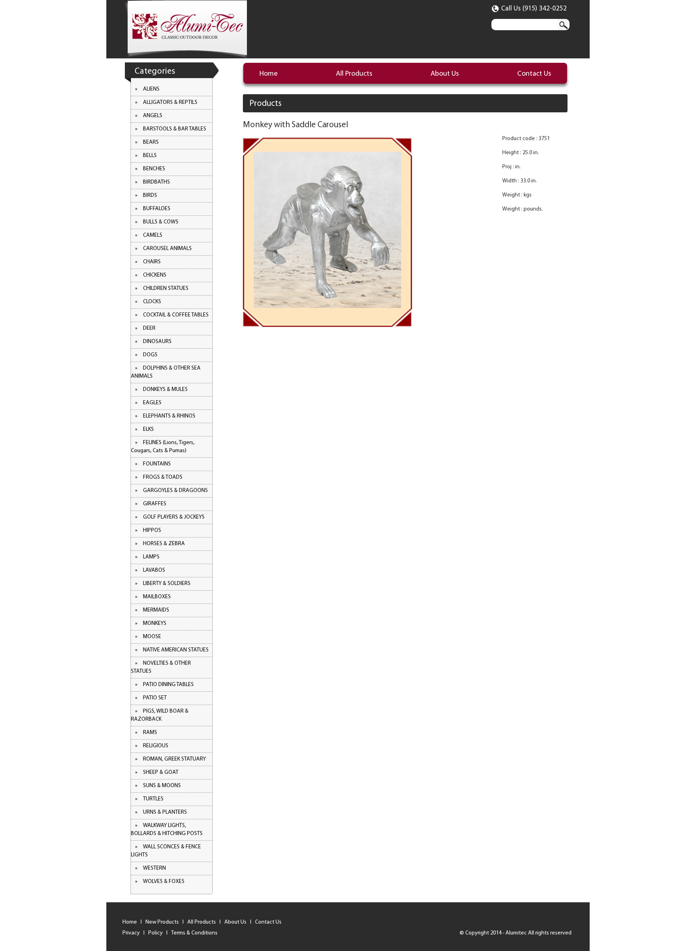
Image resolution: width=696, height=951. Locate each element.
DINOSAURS (157, 342)
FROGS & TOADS (162, 477)
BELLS (150, 156)
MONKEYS (154, 623)
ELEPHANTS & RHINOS (169, 416)
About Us (445, 74)
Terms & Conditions (194, 933)
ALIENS (151, 89)
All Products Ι (205, 922)
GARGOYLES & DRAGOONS (175, 491)
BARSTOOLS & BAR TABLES (174, 129)
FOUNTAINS (157, 464)
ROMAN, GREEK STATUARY (174, 759)
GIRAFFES (154, 504)
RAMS (150, 733)
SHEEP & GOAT (160, 772)
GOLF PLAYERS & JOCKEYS (174, 517)
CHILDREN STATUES (165, 288)
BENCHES (154, 169)
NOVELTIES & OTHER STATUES (161, 667)
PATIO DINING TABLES (168, 685)
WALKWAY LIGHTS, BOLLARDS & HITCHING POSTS (167, 830)
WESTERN (154, 868)
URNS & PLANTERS (165, 812)
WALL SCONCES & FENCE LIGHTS (166, 851)
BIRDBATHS (156, 182)
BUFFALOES (156, 209)
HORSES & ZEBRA (164, 544)
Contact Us (534, 74)
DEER (149, 328)
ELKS (148, 429)
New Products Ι (165, 922)
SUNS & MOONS (162, 786)
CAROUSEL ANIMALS (167, 249)
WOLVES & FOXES (163, 882)
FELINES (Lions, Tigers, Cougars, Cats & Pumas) (163, 447)
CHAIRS (152, 262)
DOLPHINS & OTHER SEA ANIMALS (166, 372)
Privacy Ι (134, 933)
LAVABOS (154, 570)
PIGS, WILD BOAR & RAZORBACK (159, 715)
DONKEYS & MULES (165, 390)
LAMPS (151, 557)
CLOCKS (152, 302)
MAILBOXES (157, 597)
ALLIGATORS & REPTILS (170, 102)
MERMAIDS (156, 610)
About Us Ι (239, 922)
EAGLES (152, 403)
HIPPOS (152, 530)
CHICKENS (154, 275)
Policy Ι (159, 933)
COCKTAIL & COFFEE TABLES (176, 315)
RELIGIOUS (155, 746)
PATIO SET (155, 698)
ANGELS (152, 116)
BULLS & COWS (160, 222)
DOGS (150, 355)
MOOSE (152, 637)
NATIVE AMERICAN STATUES (176, 650)
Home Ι (133, 922)
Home (268, 74)
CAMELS (152, 235)
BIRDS (150, 195)
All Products (354, 74)
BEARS (151, 142)
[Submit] (564, 24)
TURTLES (153, 799)
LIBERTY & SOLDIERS (167, 584)
